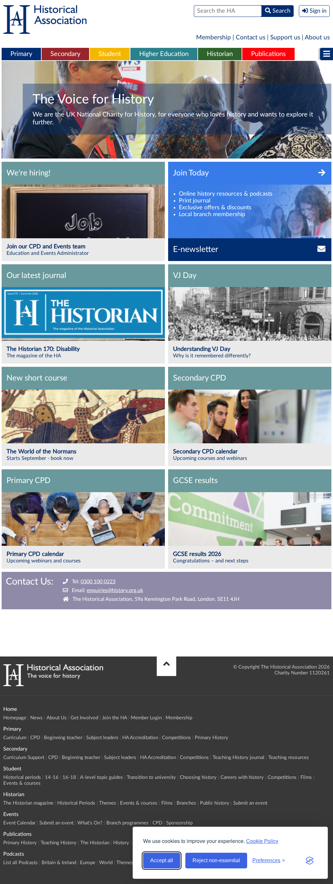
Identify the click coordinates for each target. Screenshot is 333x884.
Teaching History (58, 842)
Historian (220, 54)
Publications (268, 54)
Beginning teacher (63, 737)
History (121, 842)
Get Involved (84, 717)
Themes (107, 803)
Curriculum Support (23, 757)
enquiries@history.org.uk (115, 590)
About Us (57, 717)
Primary (21, 54)
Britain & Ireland (59, 862)
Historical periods (22, 777)
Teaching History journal (238, 757)
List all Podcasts (20, 862)
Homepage (14, 717)
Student (110, 54)
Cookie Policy (262, 841)
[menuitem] (21, 54)
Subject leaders (102, 737)
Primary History (211, 737)
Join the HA (114, 717)
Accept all (161, 860)
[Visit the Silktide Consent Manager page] (309, 860)
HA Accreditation (140, 737)
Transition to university (151, 777)
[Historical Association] (45, 30)
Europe (87, 862)
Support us (285, 38)
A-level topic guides (101, 777)
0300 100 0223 (98, 581)
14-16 (52, 777)
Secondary (65, 54)
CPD (35, 737)
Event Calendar (19, 823)
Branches (186, 803)
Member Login (146, 717)
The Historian (94, 842)
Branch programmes (127, 823)
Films (306, 777)
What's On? (89, 823)
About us (317, 38)
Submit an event (250, 803)
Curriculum (14, 737)
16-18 (69, 777)
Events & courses (22, 783)
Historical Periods (76, 803)
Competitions (176, 737)
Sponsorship (179, 823)
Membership (213, 38)
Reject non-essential (216, 860)
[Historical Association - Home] (53, 684)
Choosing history (198, 777)
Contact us (250, 38)
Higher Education (164, 54)
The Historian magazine (28, 803)
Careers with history (242, 777)
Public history (214, 803)
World (106, 862)
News (36, 717)
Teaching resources (288, 757)
